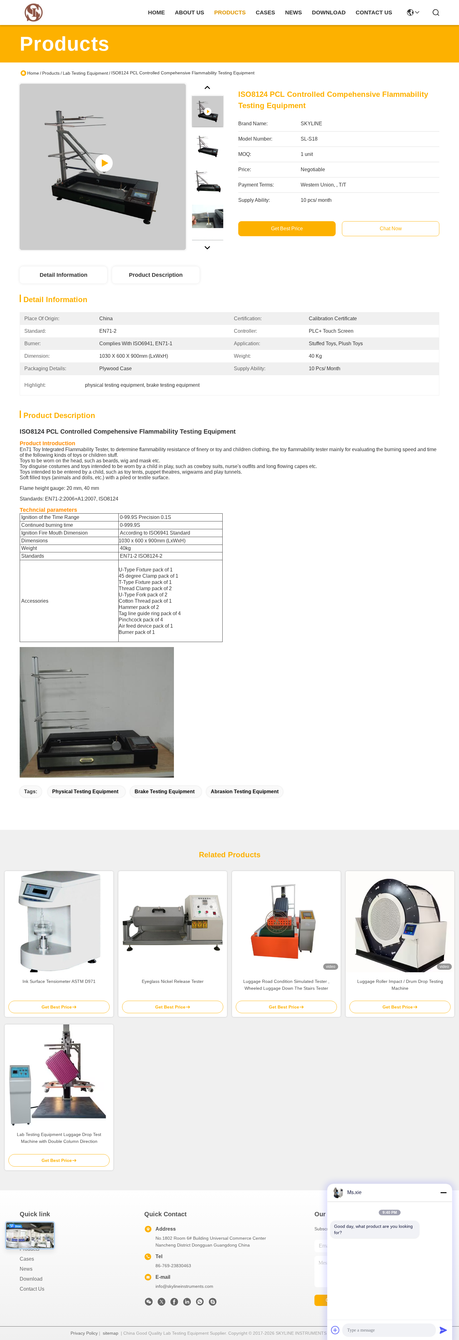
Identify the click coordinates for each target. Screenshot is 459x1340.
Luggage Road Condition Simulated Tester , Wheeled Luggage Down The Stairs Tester (286, 985)
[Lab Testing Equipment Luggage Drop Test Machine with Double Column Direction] (59, 1075)
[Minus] (443, 1192)
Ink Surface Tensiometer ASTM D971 (59, 981)
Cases (27, 1259)
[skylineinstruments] (212, 1303)
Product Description (156, 275)
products (230, 12)
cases (265, 12)
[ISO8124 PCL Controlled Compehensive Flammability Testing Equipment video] (103, 166)
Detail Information (63, 275)
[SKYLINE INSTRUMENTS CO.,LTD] (33, 13)
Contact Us (32, 1289)
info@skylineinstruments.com (184, 1286)
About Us (30, 1239)
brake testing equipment (165, 791)
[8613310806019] (199, 1303)
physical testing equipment (85, 791)
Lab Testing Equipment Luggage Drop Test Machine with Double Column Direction (59, 1138)
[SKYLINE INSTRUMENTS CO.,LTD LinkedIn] (187, 1303)
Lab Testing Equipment (85, 73)
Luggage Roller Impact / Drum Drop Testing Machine (400, 985)
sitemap (110, 1333)
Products (51, 73)
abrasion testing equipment (245, 791)
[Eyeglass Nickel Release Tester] (172, 922)
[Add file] (335, 1330)
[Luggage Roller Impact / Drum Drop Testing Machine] (400, 921)
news (293, 12)
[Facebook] (174, 1303)
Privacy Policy (84, 1333)
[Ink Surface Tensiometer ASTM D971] (59, 921)
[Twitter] (161, 1303)
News (26, 1269)
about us (189, 12)
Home (156, 12)
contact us (374, 12)
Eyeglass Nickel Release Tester (173, 981)
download (329, 12)
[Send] (443, 1330)
